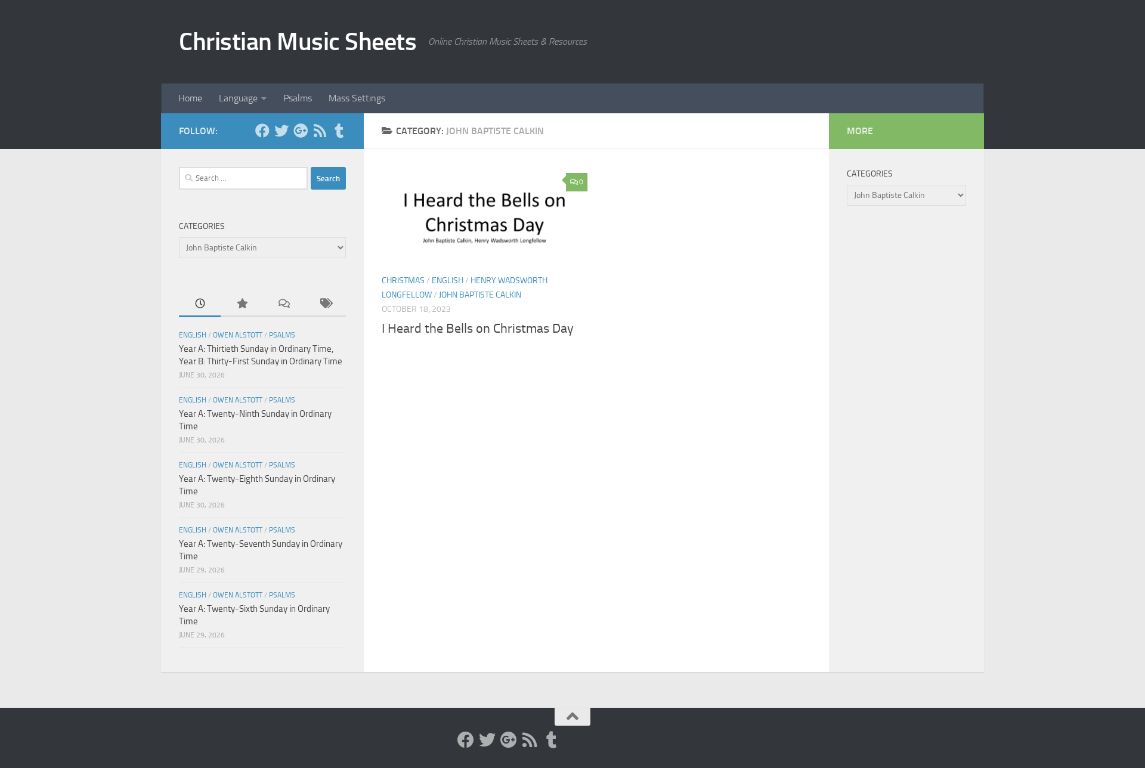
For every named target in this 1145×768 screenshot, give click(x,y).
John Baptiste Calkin (480, 295)
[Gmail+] (300, 130)
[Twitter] (281, 130)
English (447, 280)
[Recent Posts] (200, 304)
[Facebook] (262, 130)
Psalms (297, 98)
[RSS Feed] (319, 130)
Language (238, 98)
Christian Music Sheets (297, 42)
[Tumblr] (339, 130)
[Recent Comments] (283, 304)
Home (190, 98)
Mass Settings (357, 98)
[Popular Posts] (241, 304)
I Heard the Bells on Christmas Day (478, 328)
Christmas (403, 280)
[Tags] (325, 304)
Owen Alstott (237, 335)
